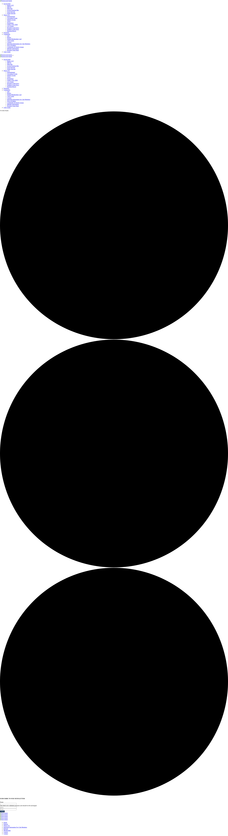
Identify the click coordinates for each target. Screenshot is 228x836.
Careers (9, 42)
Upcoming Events (12, 18)
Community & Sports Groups (15, 47)
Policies (6, 824)
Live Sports (10, 26)
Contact (6, 833)
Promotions (10, 23)
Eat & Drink (7, 4)
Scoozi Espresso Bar (13, 10)
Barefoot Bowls (11, 31)
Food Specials (11, 12)
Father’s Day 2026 (12, 24)
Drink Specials (11, 13)
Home (5, 822)
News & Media (11, 45)
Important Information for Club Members (18, 44)
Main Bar (9, 8)
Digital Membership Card (14, 39)
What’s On (7, 15)
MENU (9, 7)
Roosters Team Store (13, 50)
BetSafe (6, 829)
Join (8, 36)
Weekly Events (11, 20)
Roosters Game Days (13, 28)
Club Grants (10, 40)
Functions (6, 32)
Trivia (8, 21)
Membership (7, 830)
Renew (9, 37)
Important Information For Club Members (15, 827)
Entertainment (11, 16)
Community (7, 34)
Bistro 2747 (10, 5)
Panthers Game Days (13, 29)
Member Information (13, 48)
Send (2, 811)
